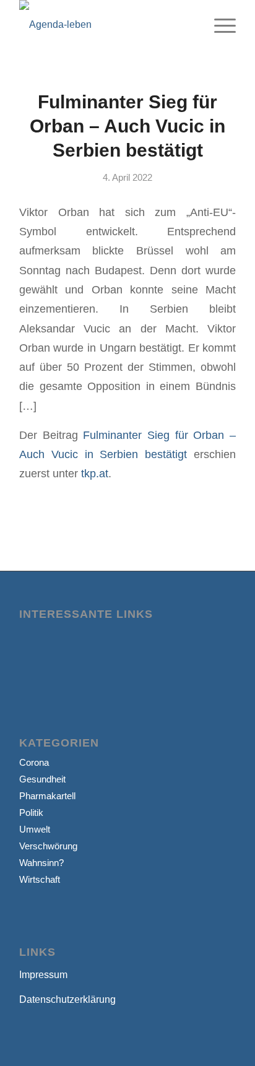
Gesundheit (42, 779)
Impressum (43, 974)
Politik (31, 812)
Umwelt (34, 829)
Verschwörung (48, 846)
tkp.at (94, 473)
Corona (34, 762)
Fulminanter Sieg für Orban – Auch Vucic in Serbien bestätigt (127, 126)
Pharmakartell (47, 796)
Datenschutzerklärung (67, 999)
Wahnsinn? (41, 862)
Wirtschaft (39, 879)
